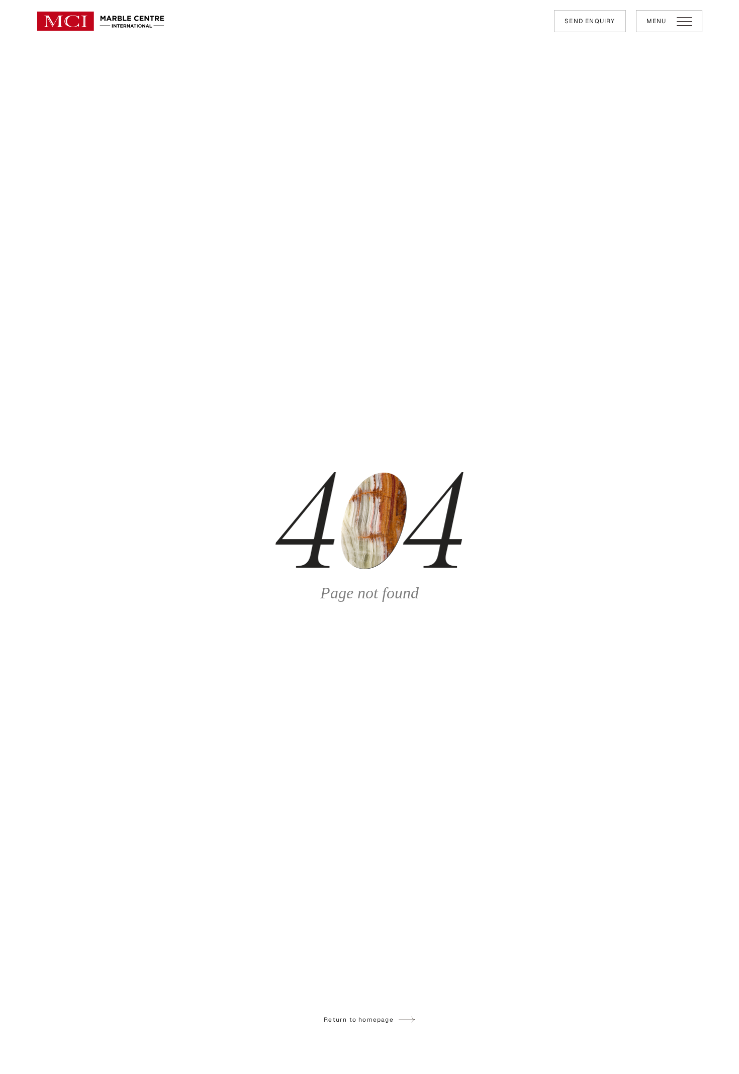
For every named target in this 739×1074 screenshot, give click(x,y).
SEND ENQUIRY (590, 21)
